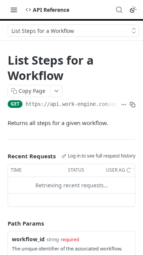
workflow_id (28, 239)
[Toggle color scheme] (133, 9)
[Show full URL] (124, 104)
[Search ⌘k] (119, 9)
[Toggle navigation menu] (14, 9)
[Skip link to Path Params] (2, 223)
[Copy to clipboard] (132, 104)
